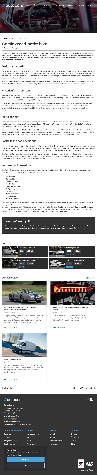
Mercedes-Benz (33, 434)
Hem (27, 5)
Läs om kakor (17, 455)
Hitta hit (74, 444)
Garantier (8, 434)
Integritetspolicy (10, 440)
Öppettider (75, 437)
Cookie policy (9, 444)
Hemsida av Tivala (86, 470)
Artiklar (4, 38)
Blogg (90, 5)
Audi (28, 437)
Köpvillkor (7, 437)
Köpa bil (46, 5)
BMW (29, 440)
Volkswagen (31, 444)
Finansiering (59, 5)
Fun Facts (11, 38)
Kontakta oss (9, 226)
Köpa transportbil (56, 440)
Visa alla (90, 277)
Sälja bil (36, 5)
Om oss (70, 5)
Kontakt (80, 5)
